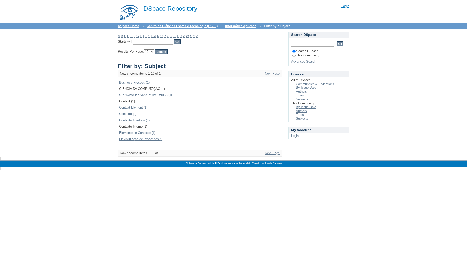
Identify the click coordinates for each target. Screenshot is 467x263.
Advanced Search (303, 61)
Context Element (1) (133, 107)
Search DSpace (307, 51)
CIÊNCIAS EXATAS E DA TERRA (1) (145, 95)
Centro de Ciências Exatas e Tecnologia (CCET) (182, 26)
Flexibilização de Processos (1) (141, 139)
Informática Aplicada (240, 26)
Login (345, 6)
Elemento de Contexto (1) (137, 133)
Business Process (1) (134, 82)
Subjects (302, 99)
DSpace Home (128, 26)
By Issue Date (306, 87)
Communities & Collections (315, 84)
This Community (307, 55)
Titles (300, 95)
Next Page (272, 73)
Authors (301, 91)
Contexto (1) (127, 114)
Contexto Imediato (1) (134, 120)
